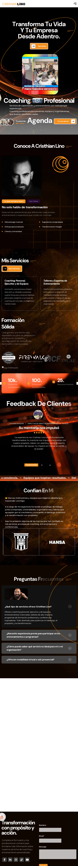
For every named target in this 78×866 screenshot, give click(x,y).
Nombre (43, 825)
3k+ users (21, 122)
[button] (42, 465)
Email (42, 836)
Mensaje (42, 847)
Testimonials (31, 465)
